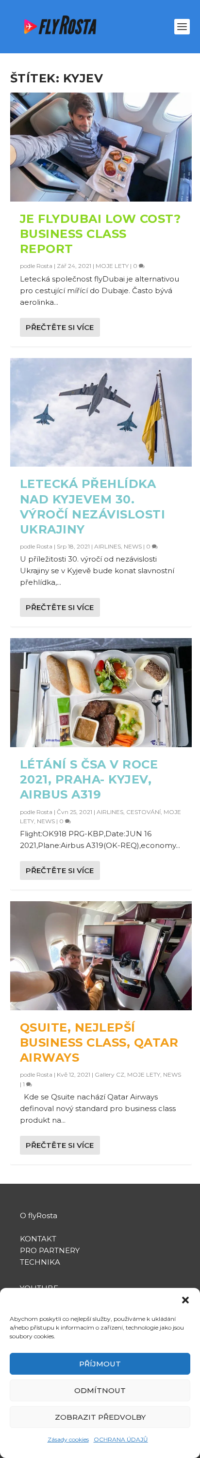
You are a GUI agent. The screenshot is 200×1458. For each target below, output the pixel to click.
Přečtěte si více (60, 327)
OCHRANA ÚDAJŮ (121, 1439)
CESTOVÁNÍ (143, 811)
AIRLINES (107, 546)
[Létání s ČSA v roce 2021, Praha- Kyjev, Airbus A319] (101, 692)
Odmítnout (100, 1390)
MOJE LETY (112, 265)
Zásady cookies (68, 1439)
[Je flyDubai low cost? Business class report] (101, 147)
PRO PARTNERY (50, 1250)
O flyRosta (38, 1215)
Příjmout (100, 1363)
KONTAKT (38, 1238)
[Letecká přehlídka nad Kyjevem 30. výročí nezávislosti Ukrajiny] (101, 412)
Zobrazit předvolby (100, 1417)
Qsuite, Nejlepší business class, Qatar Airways (99, 1042)
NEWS (133, 546)
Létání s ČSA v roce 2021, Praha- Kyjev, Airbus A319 (89, 779)
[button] (185, 1300)
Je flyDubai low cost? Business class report (100, 234)
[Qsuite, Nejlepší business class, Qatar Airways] (101, 955)
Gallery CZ (109, 1074)
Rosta (44, 265)
